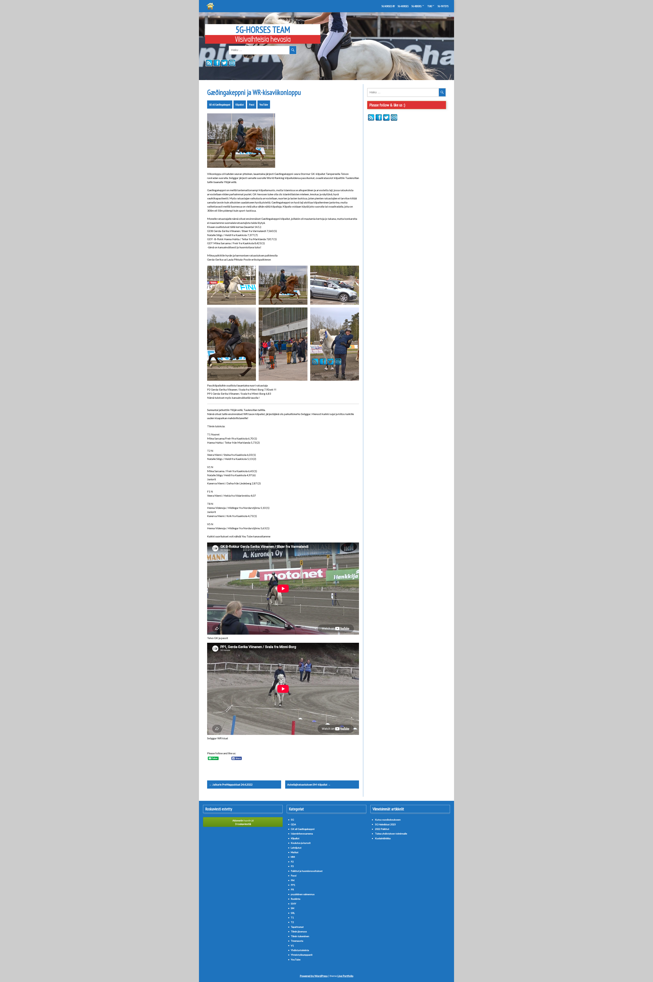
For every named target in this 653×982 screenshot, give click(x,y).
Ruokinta (295, 898)
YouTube (263, 104)
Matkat (294, 852)
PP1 (293, 884)
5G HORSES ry (388, 6)
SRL (293, 912)
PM (292, 880)
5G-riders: (416, 6)
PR (292, 889)
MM (293, 856)
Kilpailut (240, 104)
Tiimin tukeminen (300, 936)
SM (292, 908)
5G (292, 819)
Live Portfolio (345, 975)
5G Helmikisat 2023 (385, 824)
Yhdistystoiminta (300, 950)
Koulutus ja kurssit (301, 842)
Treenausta (297, 940)
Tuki (429, 6)
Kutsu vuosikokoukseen (388, 819)
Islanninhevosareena (302, 833)
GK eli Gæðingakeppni (219, 104)
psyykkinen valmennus (303, 894)
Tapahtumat (297, 926)
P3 (292, 866)
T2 (292, 922)
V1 (292, 945)
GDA (293, 824)
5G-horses (403, 6)
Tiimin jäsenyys (299, 931)
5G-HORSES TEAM (263, 29)
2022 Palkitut (382, 829)
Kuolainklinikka (383, 838)
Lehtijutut (296, 847)
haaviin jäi (243, 822)
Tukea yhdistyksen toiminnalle (391, 833)
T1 (292, 917)
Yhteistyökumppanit (302, 954)
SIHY (293, 903)
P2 (292, 861)
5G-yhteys (443, 6)
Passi (251, 104)
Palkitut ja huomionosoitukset (307, 870)
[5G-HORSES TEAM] (210, 6)
